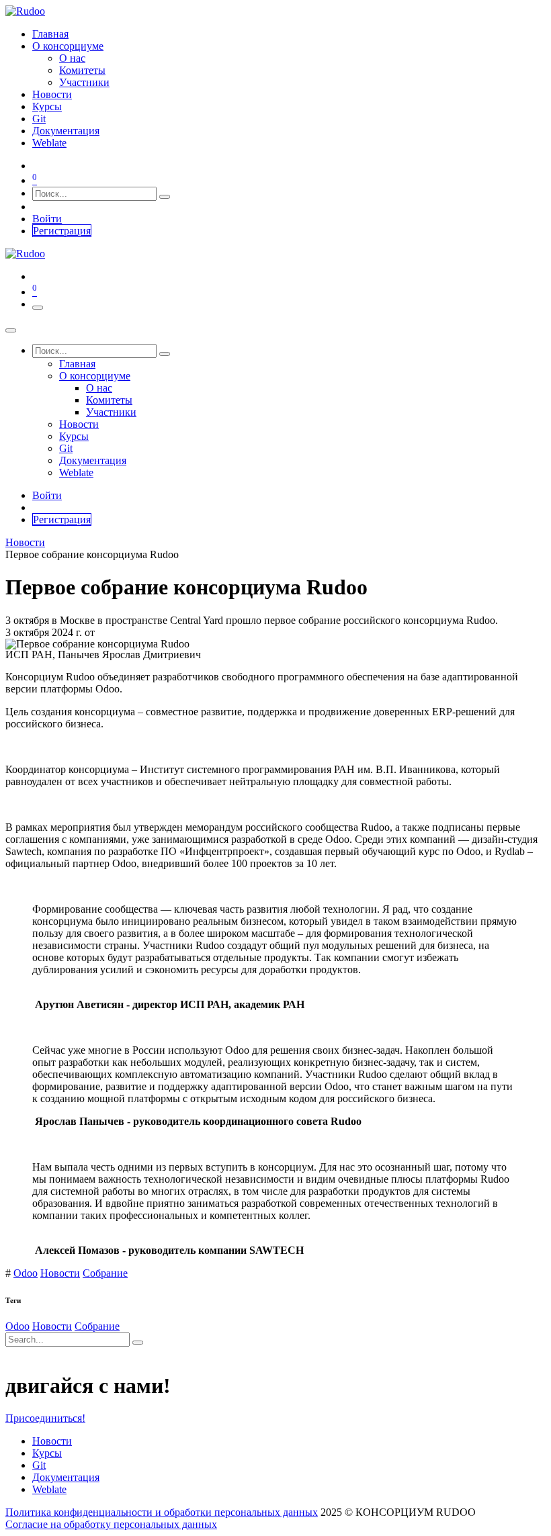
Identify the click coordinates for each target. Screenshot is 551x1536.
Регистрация (62, 230)
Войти (47, 218)
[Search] (137, 1343)
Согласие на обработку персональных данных (111, 1524)
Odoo (25, 1273)
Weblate (49, 1489)
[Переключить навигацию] (37, 308)
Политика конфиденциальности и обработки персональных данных (161, 1512)
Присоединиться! (45, 1418)
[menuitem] (50, 34)
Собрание (105, 1273)
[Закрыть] (10, 330)
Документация (65, 1477)
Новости (25, 542)
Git (39, 1465)
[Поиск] (164, 197)
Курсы (47, 1453)
